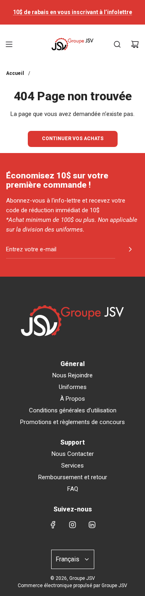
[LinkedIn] (92, 525)
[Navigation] (9, 44)
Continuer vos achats (73, 138)
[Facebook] (53, 525)
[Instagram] (72, 525)
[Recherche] (117, 44)
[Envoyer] (130, 249)
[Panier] (135, 44)
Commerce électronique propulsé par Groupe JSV (72, 585)
